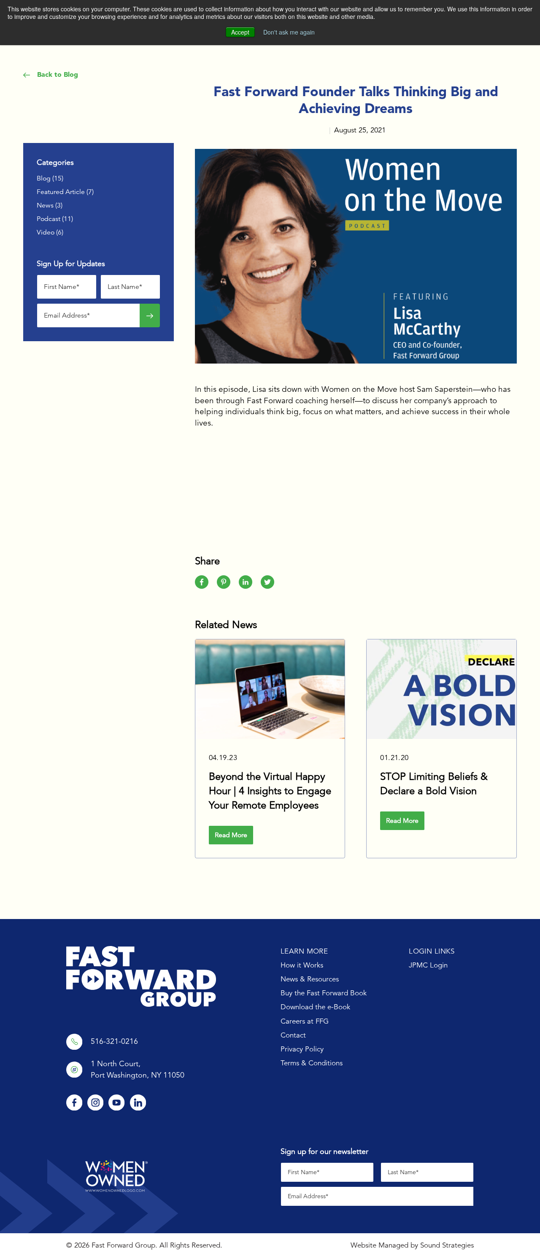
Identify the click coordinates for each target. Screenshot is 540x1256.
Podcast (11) (55, 219)
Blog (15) (50, 178)
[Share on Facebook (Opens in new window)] (201, 582)
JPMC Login (428, 965)
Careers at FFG (305, 1021)
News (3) (49, 205)
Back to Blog (56, 74)
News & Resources (310, 979)
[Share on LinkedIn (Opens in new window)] (245, 582)
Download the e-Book (315, 1007)
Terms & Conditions (312, 1063)
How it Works (302, 965)
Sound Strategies (447, 1245)
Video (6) (50, 232)
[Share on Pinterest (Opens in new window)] (223, 582)
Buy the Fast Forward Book (324, 993)
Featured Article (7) (65, 192)
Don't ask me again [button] (289, 32)
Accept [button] (240, 32)
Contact (293, 1035)
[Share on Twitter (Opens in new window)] (267, 582)
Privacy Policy (302, 1049)
